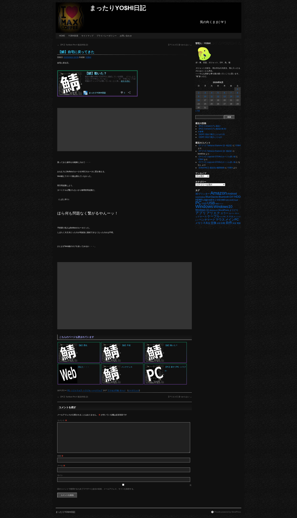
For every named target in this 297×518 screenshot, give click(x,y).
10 (205, 96)
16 (199, 100)
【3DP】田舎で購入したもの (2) (211, 134)
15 (238, 96)
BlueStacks (212, 197)
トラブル (86, 390)
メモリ (199, 223)
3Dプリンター (202, 193)
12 (218, 96)
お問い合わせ (126, 36)
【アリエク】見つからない (179, 45)
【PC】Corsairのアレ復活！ (210, 126)
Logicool (207, 199)
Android (232, 193)
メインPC (232, 219)
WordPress (223, 210)
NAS (227, 200)
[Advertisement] (124, 129)
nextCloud (233, 200)
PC (68, 390)
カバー (232, 213)
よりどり (234, 210)
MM (223, 200)
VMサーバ (219, 204)
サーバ (122, 390)
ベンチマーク (207, 219)
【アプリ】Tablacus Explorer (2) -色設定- (215, 145)
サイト (60, 475)
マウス (220, 219)
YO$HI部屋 (73, 36)
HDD (237, 196)
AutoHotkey (200, 197)
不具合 (206, 223)
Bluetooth (224, 196)
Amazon (218, 193)
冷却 (218, 223)
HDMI (198, 199)
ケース (203, 216)
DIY (232, 197)
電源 (239, 223)
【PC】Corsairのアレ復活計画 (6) (212, 129)
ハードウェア (97, 390)
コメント (62, 420)
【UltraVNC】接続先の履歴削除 (211, 168)
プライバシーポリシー (107, 36)
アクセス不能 (113, 390)
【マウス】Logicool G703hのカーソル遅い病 (216, 157)
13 (225, 96)
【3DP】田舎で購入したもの (210, 137)
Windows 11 (202, 210)
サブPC (223, 217)
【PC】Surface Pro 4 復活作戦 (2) (72, 45)
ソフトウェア (76, 390)
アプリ (200, 213)
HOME (62, 36)
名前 (60, 456)
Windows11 (213, 210)
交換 (213, 222)
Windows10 (222, 206)
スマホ (229, 216)
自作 (229, 222)
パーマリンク (133, 390)
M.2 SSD (217, 200)
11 (212, 96)
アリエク (213, 213)
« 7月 (197, 111)
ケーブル (213, 216)
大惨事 (200, 132)
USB (211, 203)
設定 (234, 223)
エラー (224, 213)
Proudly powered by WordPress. (227, 512)
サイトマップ (87, 36)
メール (61, 466)
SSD (204, 203)
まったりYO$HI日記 (118, 7)
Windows (204, 206)
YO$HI (88, 57)
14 (231, 96)
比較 (223, 223)
